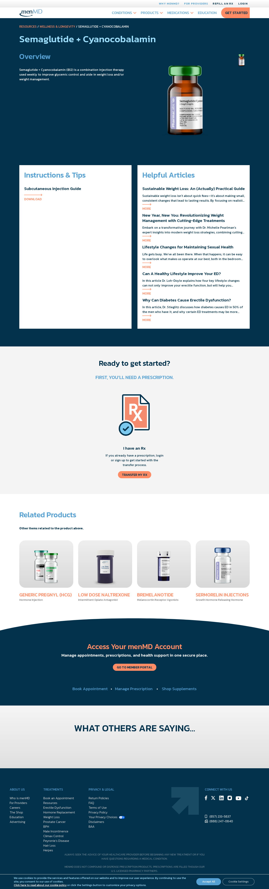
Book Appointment (90, 689)
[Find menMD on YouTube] (238, 798)
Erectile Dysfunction (57, 807)
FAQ (91, 802)
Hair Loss (49, 845)
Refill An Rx (223, 4)
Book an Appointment (58, 798)
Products (150, 12)
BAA (92, 826)
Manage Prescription (134, 689)
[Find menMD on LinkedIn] (221, 798)
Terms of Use (98, 807)
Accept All (208, 882)
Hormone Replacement (59, 812)
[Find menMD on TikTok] (247, 798)
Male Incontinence (55, 831)
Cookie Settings (238, 882)
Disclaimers (96, 821)
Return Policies (99, 798)
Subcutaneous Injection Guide (52, 188)
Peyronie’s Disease (56, 840)
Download (33, 199)
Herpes (48, 850)
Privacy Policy (98, 812)
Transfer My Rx (134, 474)
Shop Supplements (179, 689)
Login (243, 4)
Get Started (236, 12)
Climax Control (53, 836)
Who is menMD (20, 798)
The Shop (16, 812)
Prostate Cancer (54, 821)
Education (207, 12)
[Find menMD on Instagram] (229, 798)
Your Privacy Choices (103, 817)
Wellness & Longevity (57, 26)
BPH (46, 826)
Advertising (17, 821)
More (146, 208)
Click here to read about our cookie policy (40, 885)
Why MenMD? (169, 4)
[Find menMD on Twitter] (213, 798)
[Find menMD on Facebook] (206, 798)
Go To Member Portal (134, 667)
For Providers (196, 4)
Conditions (122, 12)
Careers (15, 807)
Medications (178, 12)
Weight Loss (51, 817)
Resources (28, 26)
